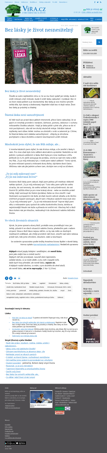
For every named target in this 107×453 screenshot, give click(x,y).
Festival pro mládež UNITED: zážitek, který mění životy (90, 240)
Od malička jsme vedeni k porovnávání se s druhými (29, 360)
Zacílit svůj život (13, 371)
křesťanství (52, 283)
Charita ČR (58, 391)
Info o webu (8, 427)
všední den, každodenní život (16, 287)
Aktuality (87, 77)
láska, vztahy (64, 283)
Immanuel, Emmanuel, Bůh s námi (59, 287)
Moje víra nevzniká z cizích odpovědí (91, 290)
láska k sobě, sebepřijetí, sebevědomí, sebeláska (22, 294)
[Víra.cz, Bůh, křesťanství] (25, 10)
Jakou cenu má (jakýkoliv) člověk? (21, 348)
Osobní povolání (13, 363)
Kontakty (7, 425)
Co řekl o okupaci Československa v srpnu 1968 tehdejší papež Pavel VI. (91, 119)
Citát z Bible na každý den (92, 12)
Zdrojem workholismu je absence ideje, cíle (25, 351)
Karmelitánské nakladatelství (46, 244)
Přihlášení (88, 62)
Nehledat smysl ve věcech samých (21, 354)
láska (34, 283)
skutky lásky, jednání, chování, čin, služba (43, 290)
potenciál (23, 290)
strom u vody (95, 31)
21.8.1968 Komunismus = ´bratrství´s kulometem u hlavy (90, 154)
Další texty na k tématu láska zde (24, 336)
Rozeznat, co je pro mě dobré (19, 366)
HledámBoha (63, 402)
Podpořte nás (9, 431)
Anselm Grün (73, 25)
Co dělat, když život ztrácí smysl (20, 377)
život (69, 290)
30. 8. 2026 (93, 53)
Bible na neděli (90, 50)
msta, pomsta (11, 290)
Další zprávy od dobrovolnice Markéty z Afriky (91, 197)
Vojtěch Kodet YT (60, 396)
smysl (62, 290)
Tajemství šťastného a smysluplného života (25, 368)
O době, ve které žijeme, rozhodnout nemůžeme (28, 357)
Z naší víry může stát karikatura (90, 84)
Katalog (7, 436)
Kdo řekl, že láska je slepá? (22, 318)
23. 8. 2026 (86, 53)
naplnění (42, 283)
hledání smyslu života (36, 287)
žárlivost (60, 297)
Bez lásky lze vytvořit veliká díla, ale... (22, 374)
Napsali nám (9, 429)
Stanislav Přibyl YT (68, 393)
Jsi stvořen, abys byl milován (23, 329)
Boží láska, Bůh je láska (21, 283)
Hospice (65, 391)
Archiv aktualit (87, 271)
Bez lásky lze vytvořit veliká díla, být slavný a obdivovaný (33, 322)
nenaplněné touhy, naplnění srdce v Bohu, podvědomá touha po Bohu (30, 297)
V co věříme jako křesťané (13, 438)
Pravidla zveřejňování (11, 433)
